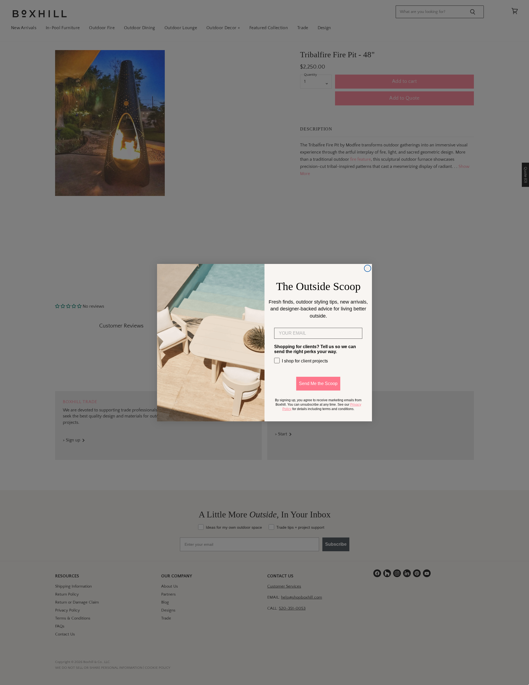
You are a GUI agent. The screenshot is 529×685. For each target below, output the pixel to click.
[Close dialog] (367, 268)
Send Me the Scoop (318, 383)
